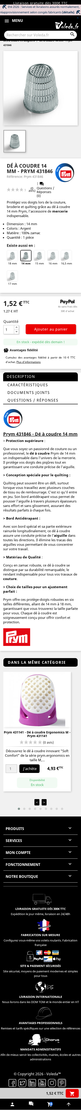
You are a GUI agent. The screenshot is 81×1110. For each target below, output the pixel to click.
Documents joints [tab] (28, 392)
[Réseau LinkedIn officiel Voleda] (32, 1082)
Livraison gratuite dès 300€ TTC (40, 3)
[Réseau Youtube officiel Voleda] (42, 1082)
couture (10, 578)
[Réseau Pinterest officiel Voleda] (61, 1082)
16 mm (53, 263)
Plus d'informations (28, 362)
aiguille (60, 535)
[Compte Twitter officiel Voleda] (22, 1082)
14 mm (26, 263)
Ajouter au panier (51, 329)
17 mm (12, 284)
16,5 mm (66, 263)
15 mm (39, 263)
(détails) (68, 12)
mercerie (60, 211)
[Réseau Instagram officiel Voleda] (51, 1082)
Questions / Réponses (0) (45, 190)
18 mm (12, 263)
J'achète (30, 768)
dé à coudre (40, 453)
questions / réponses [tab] (32, 400)
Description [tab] (21, 376)
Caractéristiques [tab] (27, 384)
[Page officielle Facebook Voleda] (12, 1082)
